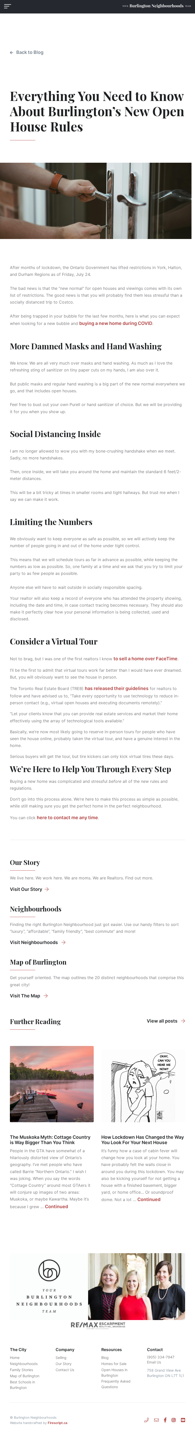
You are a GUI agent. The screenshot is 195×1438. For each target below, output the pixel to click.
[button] (7, 6)
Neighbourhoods (24, 1363)
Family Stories (21, 1370)
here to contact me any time (67, 817)
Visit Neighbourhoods (34, 942)
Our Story (64, 1363)
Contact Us (65, 1370)
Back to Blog (29, 52)
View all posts (162, 1021)
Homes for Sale (113, 1363)
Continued (56, 1206)
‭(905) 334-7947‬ (160, 1357)
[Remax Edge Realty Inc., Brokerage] (97, 1325)
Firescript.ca (57, 1423)
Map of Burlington (24, 1376)
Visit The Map (25, 995)
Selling (61, 1357)
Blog (105, 1357)
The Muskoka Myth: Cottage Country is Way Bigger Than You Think (50, 1139)
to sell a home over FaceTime (145, 658)
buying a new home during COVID (115, 323)
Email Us (154, 1362)
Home (15, 1357)
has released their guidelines (117, 688)
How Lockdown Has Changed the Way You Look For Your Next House (142, 1139)
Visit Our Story (26, 889)
